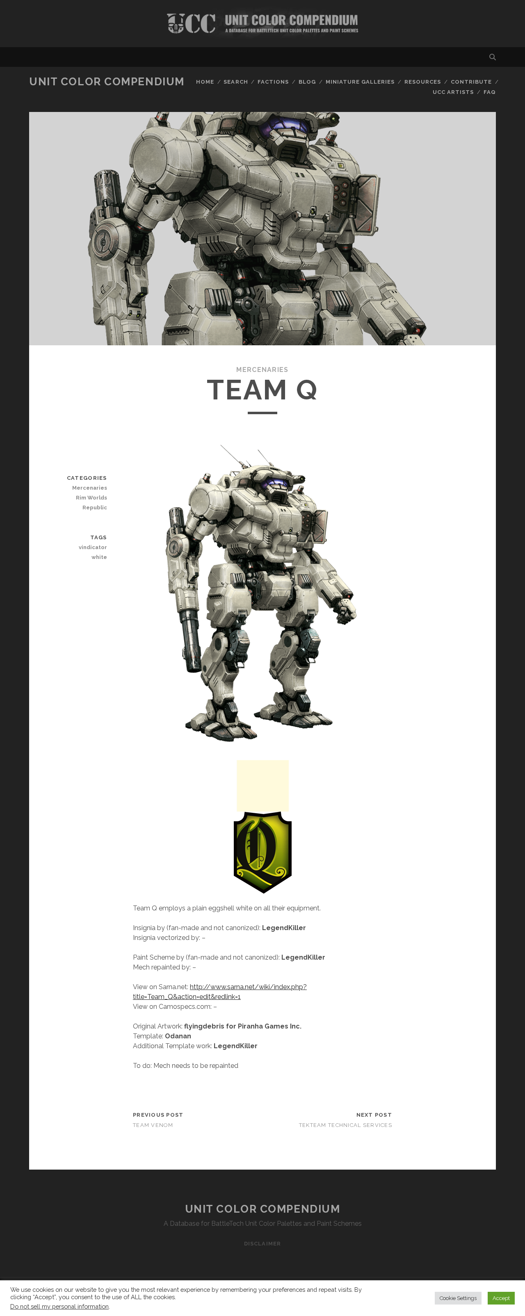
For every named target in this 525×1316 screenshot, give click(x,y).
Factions (273, 82)
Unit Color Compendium (107, 81)
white (99, 557)
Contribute (471, 82)
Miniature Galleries (360, 82)
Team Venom (153, 1125)
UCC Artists (453, 92)
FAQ (490, 92)
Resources (422, 82)
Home (205, 82)
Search (236, 82)
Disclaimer (262, 1244)
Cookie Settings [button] (458, 1298)
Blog (307, 82)
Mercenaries (262, 370)
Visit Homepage (262, 23)
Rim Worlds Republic (91, 503)
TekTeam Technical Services (345, 1125)
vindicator (93, 547)
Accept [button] (501, 1298)
